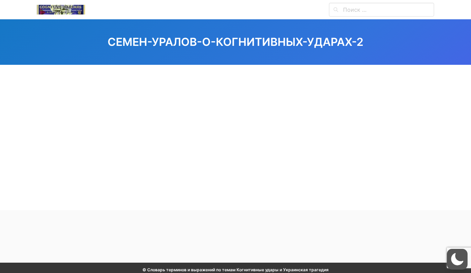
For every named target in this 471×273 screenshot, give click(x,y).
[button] (457, 259)
